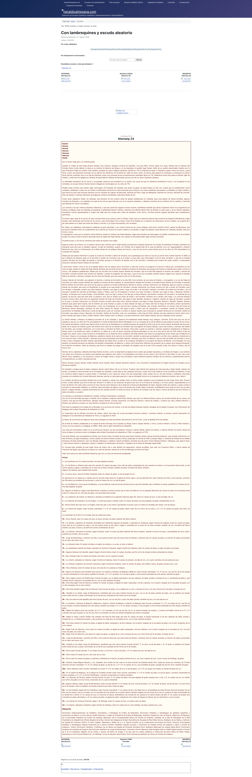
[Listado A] (91, 49)
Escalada (65, 769)
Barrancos (75, 769)
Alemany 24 (66, 68)
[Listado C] (97, 49)
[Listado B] (94, 49)
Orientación (98, 769)
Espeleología (86, 769)
